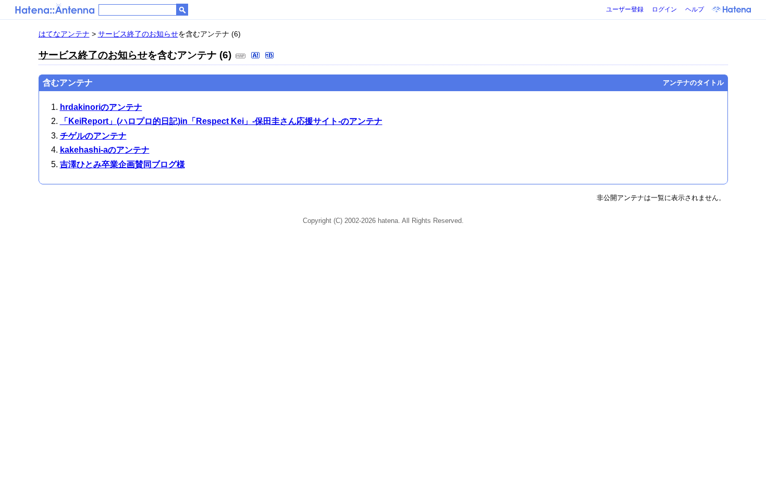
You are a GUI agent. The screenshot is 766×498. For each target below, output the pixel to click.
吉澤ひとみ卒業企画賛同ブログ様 (122, 164)
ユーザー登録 (625, 9)
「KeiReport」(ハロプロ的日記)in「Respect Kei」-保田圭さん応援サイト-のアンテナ (221, 121)
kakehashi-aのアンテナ (105, 149)
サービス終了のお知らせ (138, 34)
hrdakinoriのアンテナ (101, 107)
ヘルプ (694, 9)
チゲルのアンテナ (93, 135)
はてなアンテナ (64, 34)
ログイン (664, 9)
